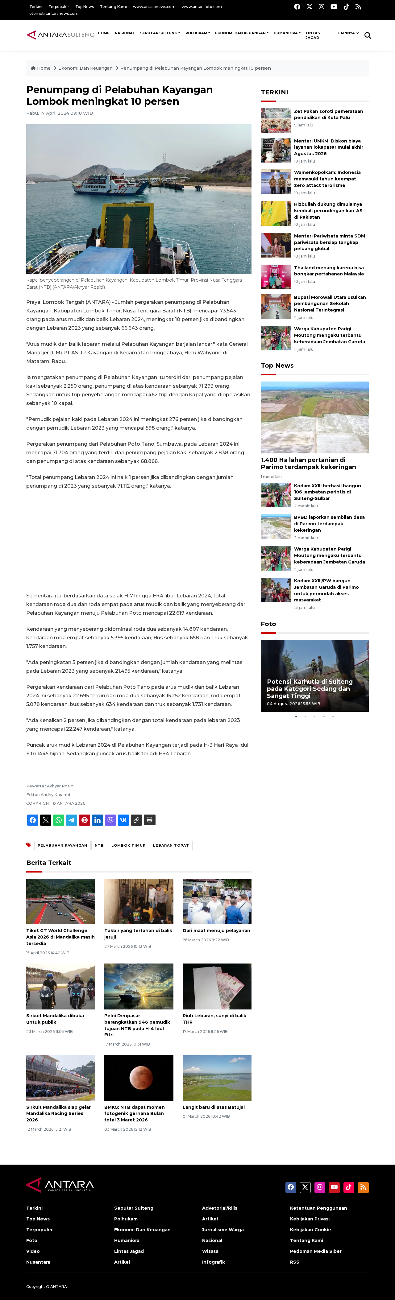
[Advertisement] (139, 541)
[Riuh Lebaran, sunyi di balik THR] (217, 986)
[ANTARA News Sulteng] (60, 35)
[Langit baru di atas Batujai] (217, 1077)
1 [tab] (296, 716)
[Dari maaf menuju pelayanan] (217, 901)
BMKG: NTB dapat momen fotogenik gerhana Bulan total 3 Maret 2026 (134, 1113)
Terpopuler (58, 6)
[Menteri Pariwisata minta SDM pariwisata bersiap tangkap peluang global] (276, 245)
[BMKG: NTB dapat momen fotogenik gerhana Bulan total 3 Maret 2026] (138, 1077)
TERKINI (274, 92)
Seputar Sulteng (158, 33)
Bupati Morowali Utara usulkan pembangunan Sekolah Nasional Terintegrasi (330, 304)
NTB (99, 845)
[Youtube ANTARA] (334, 7)
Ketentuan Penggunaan (318, 1208)
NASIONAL (125, 33)
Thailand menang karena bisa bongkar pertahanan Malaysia (329, 271)
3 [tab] (315, 716)
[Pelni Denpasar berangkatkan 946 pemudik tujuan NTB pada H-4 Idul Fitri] (138, 986)
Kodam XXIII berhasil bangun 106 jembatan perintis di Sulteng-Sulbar (327, 492)
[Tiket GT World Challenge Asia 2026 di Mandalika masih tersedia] (60, 901)
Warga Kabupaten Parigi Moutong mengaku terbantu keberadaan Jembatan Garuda (329, 335)
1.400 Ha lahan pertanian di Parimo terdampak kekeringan (308, 463)
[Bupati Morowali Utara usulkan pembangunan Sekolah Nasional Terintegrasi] (276, 306)
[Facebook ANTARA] (297, 7)
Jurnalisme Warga (223, 1229)
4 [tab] (324, 716)
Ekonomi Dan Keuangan (240, 33)
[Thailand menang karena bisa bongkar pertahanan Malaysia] (276, 276)
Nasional (212, 1240)
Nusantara (38, 1262)
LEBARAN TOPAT (171, 845)
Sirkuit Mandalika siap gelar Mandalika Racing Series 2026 (58, 1113)
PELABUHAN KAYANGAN (62, 845)
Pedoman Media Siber (316, 1251)
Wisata (210, 1251)
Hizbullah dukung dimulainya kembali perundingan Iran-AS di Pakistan (328, 210)
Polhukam (196, 33)
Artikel (122, 1262)
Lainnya (346, 33)
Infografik (213, 1262)
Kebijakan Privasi (310, 1219)
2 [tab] (305, 716)
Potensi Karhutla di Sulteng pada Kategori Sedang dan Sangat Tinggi (310, 689)
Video (33, 1251)
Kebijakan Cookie (310, 1229)
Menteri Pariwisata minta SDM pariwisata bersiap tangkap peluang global (329, 242)
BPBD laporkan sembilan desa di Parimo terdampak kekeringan (329, 523)
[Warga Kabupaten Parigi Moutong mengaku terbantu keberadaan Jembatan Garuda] (276, 338)
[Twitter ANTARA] (309, 7)
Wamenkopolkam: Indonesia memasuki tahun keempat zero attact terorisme (327, 179)
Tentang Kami (113, 6)
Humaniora (286, 33)
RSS (294, 1262)
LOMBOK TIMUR (128, 845)
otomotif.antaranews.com (53, 13)
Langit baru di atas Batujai (214, 1107)
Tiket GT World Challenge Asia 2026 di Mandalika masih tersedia (60, 937)
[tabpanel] (315, 676)
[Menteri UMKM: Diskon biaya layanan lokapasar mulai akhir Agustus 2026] (276, 150)
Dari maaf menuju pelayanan (216, 930)
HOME (104, 33)
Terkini (35, 6)
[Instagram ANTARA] (321, 7)
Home (44, 68)
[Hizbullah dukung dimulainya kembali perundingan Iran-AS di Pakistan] (276, 213)
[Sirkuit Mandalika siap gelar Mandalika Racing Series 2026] (60, 1077)
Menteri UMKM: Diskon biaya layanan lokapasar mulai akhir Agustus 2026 (328, 147)
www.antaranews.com (154, 6)
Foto (268, 624)
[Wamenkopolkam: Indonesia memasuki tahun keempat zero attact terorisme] (276, 181)
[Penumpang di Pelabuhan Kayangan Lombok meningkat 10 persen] (315, 417)
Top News (84, 6)
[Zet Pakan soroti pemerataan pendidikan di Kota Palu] (276, 120)
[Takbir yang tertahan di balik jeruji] (138, 901)
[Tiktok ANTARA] (346, 7)
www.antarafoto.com (202, 6)
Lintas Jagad (313, 35)
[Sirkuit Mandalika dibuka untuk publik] (60, 986)
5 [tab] (333, 716)
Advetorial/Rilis (219, 1208)
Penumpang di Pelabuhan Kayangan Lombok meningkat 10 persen (195, 68)
